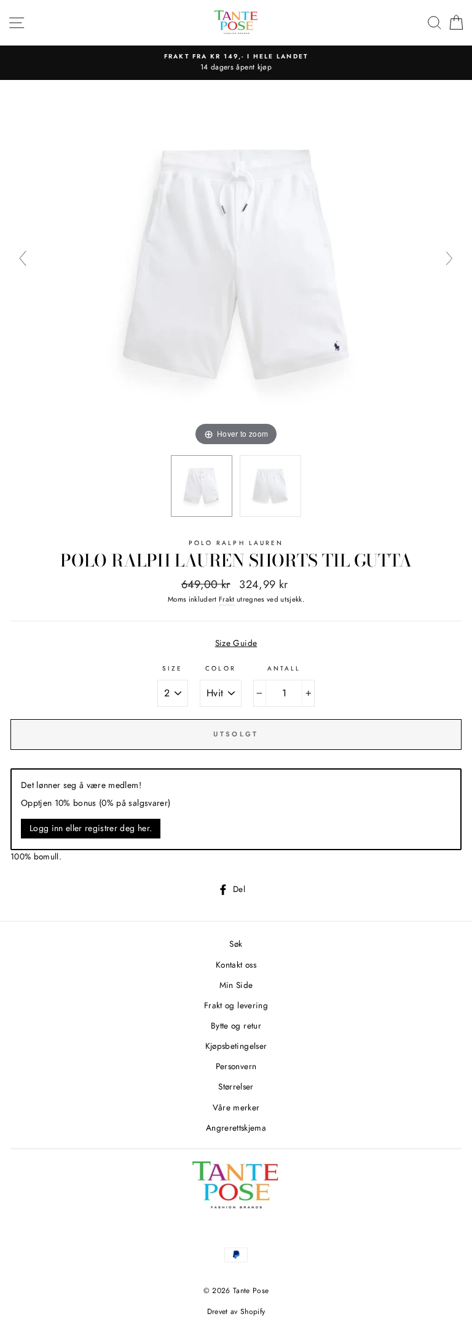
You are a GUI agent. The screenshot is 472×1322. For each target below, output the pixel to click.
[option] (236, 63)
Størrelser (235, 1086)
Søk (235, 944)
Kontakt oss (236, 964)
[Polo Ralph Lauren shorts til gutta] (201, 486)
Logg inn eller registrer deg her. (91, 828)
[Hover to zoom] (236, 263)
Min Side (236, 985)
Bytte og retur (236, 1025)
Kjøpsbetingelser (236, 1046)
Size (172, 668)
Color (220, 668)
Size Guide (236, 643)
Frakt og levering (236, 1005)
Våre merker (236, 1107)
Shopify (252, 1311)
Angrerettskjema (236, 1127)
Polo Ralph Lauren (236, 543)
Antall (284, 668)
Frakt (227, 599)
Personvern (236, 1066)
